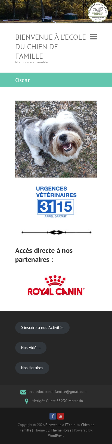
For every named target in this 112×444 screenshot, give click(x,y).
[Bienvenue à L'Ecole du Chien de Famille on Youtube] (60, 416)
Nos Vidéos (31, 347)
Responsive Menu (93, 37)
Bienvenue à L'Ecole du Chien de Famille (50, 46)
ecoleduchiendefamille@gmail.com (57, 391)
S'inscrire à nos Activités (42, 327)
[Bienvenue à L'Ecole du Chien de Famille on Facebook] (52, 416)
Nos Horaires (32, 367)
